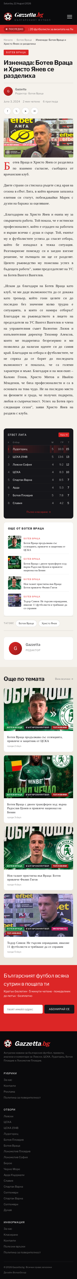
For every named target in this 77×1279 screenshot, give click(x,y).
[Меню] (69, 17)
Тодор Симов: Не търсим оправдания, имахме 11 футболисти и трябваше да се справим (45, 605)
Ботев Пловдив (14, 1139)
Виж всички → (64, 678)
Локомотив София (16, 1157)
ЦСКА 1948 (11, 1127)
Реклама (9, 1091)
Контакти (10, 1085)
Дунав (8, 1210)
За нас (8, 1079)
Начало (8, 39)
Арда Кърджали (14, 1175)
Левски (8, 1116)
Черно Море (12, 1169)
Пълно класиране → (38, 511)
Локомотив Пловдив (17, 1151)
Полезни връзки (14, 1246)
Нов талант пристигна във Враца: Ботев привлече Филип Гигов (43, 585)
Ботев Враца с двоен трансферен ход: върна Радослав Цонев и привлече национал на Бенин (45, 567)
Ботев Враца (24, 39)
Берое (8, 1163)
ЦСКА (7, 1122)
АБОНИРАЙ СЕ (59, 1009)
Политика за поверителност (22, 1097)
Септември (11, 1192)
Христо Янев (49, 623)
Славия (8, 1180)
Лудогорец (11, 1133)
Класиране (11, 1234)
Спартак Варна (13, 1186)
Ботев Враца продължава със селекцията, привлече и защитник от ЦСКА (44, 546)
